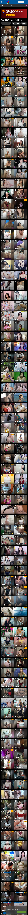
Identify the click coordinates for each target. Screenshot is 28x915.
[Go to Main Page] (8, 2)
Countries (17, 23)
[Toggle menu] (1, 2)
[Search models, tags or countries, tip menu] (26, 5)
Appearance (7, 23)
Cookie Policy (16, 909)
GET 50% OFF (10, 15)
